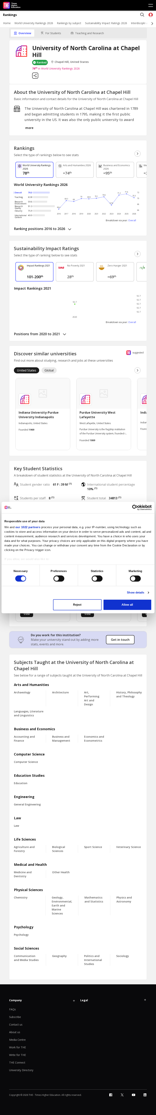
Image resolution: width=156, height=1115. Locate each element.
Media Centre (17, 1040)
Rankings (10, 15)
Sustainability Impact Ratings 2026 (106, 23)
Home (7, 23)
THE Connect (17, 1062)
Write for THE (17, 1055)
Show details (135, 592)
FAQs (12, 1009)
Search (142, 15)
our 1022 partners (28, 527)
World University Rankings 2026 (33, 23)
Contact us (15, 1024)
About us (14, 1032)
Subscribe (15, 1017)
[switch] (58, 579)
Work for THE (17, 1047)
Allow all (127, 604)
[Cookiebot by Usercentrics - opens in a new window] (135, 507)
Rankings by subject (69, 23)
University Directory (21, 1070)
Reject (77, 604)
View (27, 614)
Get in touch (120, 640)
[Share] (35, 76)
